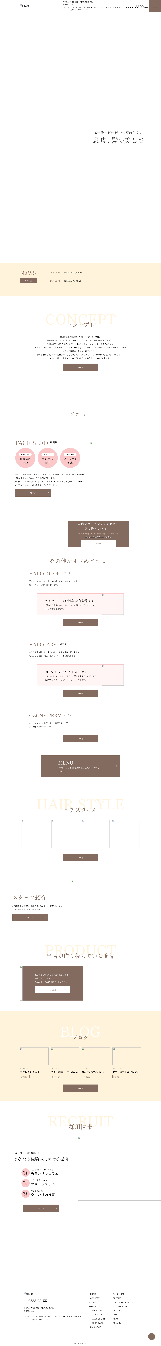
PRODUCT (117, 1311)
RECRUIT (117, 1298)
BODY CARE (97, 1323)
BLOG (115, 1315)
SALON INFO (119, 1294)
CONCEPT (95, 1298)
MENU (93, 1306)
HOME (93, 1294)
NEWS (116, 1319)
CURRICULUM (121, 1306)
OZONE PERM (98, 1319)
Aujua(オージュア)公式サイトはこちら (51, 982)
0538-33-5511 (137, 6)
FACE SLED (97, 1311)
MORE (81, 367)
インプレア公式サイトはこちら (98, 537)
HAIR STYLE (95, 1327)
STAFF (93, 1302)
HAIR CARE (97, 1315)
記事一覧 (28, 280)
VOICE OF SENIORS (124, 1302)
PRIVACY (117, 1323)
